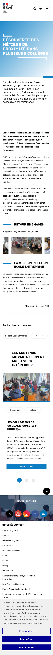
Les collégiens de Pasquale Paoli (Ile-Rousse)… (22, 426)
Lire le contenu (26, 466)
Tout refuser (26, 639)
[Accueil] (10, 8)
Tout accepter (26, 647)
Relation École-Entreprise (16, 335)
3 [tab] (33, 480)
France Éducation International (16, 589)
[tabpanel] (26, 423)
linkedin (43, 513)
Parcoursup (7, 570)
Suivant (44, 245)
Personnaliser (26, 631)
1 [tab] (19, 480)
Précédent (8, 245)
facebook (35, 513)
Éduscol (5, 535)
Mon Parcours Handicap (13, 584)
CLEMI (5, 560)
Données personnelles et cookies (33, 616)
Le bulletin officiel (9, 545)
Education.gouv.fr (10, 530)
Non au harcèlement (11, 550)
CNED (4, 555)
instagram (26, 513)
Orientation (15, 410)
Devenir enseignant (10, 540)
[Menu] (47, 9)
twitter (9, 513)
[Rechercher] (34, 9)
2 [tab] (26, 480)
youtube (18, 513)
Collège (39, 335)
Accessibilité (40, 8)
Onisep (5, 565)
